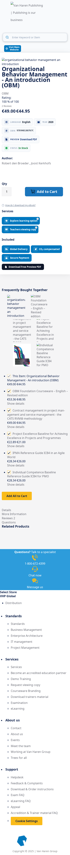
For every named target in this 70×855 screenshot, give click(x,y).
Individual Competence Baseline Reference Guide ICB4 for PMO (31, 474)
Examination (19, 703)
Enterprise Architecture (27, 636)
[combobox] (35, 37)
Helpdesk (17, 777)
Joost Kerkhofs (41, 163)
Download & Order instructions (32, 789)
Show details (15, 404)
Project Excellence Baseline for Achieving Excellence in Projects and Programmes (37, 436)
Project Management (25, 648)
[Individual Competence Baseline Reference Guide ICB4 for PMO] (46, 346)
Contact (16, 728)
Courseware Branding (26, 691)
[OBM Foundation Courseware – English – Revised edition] (40, 297)
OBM (5, 93)
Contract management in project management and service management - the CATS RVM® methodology (36, 414)
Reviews (8, 518)
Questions (9, 522)
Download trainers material (29, 697)
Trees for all (19, 758)
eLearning (17, 709)
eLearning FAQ (21, 801)
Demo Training (21, 679)
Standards (18, 624)
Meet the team (21, 746)
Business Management (26, 630)
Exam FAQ (17, 795)
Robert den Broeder (16, 163)
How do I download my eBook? (20, 205)
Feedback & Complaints (27, 783)
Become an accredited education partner (38, 673)
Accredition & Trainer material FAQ (34, 813)
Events (15, 740)
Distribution (13, 603)
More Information (14, 514)
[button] (35, 596)
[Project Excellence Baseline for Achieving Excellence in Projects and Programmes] (46, 321)
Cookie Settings (26, 821)
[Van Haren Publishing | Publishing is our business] (27, 13)
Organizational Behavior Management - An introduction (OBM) (33, 378)
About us (17, 734)
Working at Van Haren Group (30, 752)
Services (16, 667)
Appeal (15, 807)
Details (6, 510)
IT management (21, 642)
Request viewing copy (25, 685)
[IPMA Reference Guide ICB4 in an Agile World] (22, 346)
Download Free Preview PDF (25, 266)
